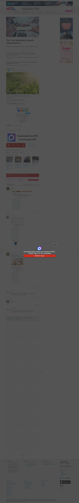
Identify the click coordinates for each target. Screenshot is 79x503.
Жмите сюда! (39, 256)
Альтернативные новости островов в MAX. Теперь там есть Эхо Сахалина (39, 252)
